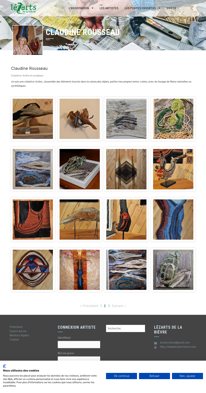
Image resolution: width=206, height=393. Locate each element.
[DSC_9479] (126, 219)
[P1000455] (79, 270)
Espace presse (18, 331)
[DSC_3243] (79, 169)
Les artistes (109, 8)
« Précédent (89, 306)
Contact (14, 339)
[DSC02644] (173, 270)
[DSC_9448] (32, 219)
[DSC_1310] (79, 119)
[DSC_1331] (126, 119)
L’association (79, 8)
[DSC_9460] (79, 219)
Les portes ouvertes (140, 8)
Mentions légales (19, 335)
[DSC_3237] (32, 169)
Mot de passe (66, 353)
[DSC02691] (126, 270)
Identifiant (64, 337)
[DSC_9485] (32, 270)
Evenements (78, 25)
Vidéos (171, 8)
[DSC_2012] (173, 119)
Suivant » (119, 306)
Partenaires (16, 326)
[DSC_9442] (173, 169)
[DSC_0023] (32, 119)
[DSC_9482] (173, 219)
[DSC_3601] (126, 169)
